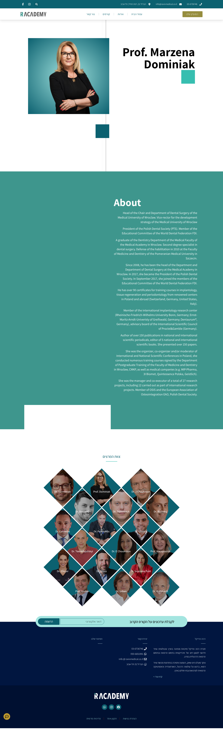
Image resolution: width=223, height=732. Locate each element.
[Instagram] (111, 707)
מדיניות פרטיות (93, 718)
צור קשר (90, 14)
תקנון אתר (112, 718)
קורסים (106, 14)
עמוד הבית (136, 14)
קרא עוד (158, 676)
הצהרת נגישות (130, 718)
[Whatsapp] (104, 707)
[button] (36, 4)
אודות (121, 14)
